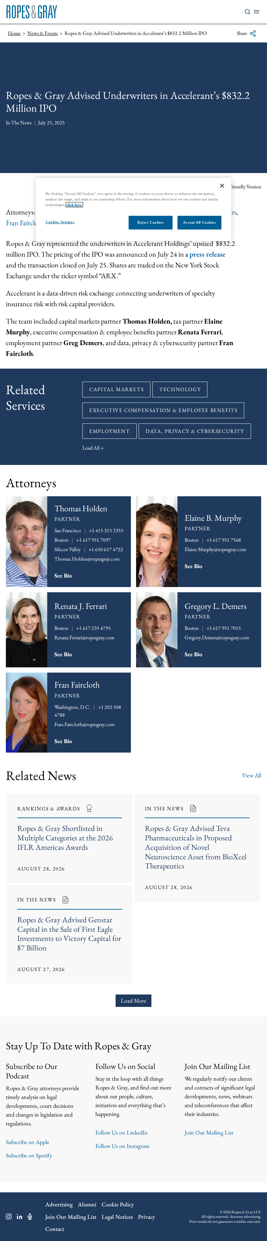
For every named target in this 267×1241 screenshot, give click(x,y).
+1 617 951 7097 (93, 539)
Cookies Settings (60, 222)
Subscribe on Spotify (29, 1155)
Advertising (59, 1204)
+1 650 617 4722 (106, 549)
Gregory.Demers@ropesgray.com (217, 637)
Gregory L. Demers (215, 606)
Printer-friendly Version (238, 186)
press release (207, 254)
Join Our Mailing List (209, 1132)
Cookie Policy (118, 1204)
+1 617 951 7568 (223, 539)
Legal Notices (117, 1216)
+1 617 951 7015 (223, 628)
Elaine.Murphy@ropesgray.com (215, 549)
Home (14, 33)
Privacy (146, 1216)
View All (251, 775)
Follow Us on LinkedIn (121, 1132)
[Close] (222, 186)
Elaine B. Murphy (213, 517)
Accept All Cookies (199, 222)
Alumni (87, 1204)
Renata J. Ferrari (80, 606)
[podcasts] (30, 1216)
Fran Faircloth (25, 223)
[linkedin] (19, 1216)
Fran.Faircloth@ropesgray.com (84, 724)
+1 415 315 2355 (106, 530)
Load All (91, 447)
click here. (74, 205)
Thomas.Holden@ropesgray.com (86, 558)
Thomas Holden (80, 508)
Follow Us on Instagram (122, 1146)
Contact (54, 1229)
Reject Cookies (150, 222)
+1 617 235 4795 (93, 628)
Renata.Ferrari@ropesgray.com (84, 637)
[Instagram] (8, 1216)
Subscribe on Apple (27, 1142)
